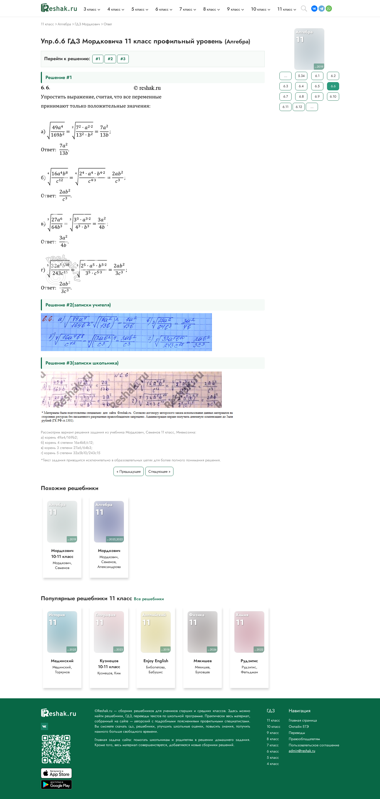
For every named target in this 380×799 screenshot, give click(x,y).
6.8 (301, 96)
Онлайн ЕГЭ (299, 726)
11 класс (273, 720)
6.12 (299, 106)
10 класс (273, 726)
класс (89, 9)
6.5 (317, 86)
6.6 (333, 86)
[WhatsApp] (329, 8)
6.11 (285, 106)
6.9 (317, 96)
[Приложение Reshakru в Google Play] (56, 788)
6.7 (285, 96)
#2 (110, 59)
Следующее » (159, 471)
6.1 (317, 75)
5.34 (301, 75)
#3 (122, 59)
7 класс (273, 745)
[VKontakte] (314, 8)
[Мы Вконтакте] (44, 726)
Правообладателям (304, 738)
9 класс (273, 732)
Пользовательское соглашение (314, 745)
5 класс (273, 757)
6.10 (333, 96)
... (285, 75)
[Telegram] (321, 8)
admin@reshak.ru (302, 750)
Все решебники (149, 598)
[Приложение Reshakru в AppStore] (56, 777)
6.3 (285, 86)
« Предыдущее (129, 471)
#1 (98, 59)
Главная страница (303, 720)
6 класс (273, 751)
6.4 (301, 86)
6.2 (333, 75)
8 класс (273, 738)
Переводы (297, 732)
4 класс (273, 763)
